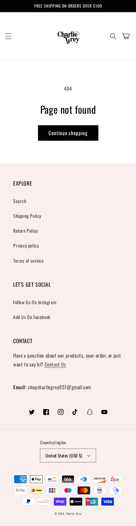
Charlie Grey (73, 513)
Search (19, 200)
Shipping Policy (27, 215)
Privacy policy (26, 245)
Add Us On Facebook (32, 316)
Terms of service (28, 260)
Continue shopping (68, 132)
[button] (8, 36)
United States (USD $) (64, 455)
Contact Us (55, 364)
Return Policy (25, 230)
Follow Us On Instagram (34, 302)
